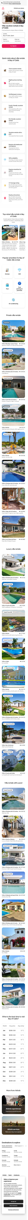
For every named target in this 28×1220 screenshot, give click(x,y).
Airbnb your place (19, 8)
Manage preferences (13, 1209)
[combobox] (13, 36)
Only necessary (13, 1205)
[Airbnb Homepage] (3, 8)
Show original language (15, 3)
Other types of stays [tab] (20, 1146)
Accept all (13, 1201)
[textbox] (7, 41)
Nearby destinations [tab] (7, 1146)
